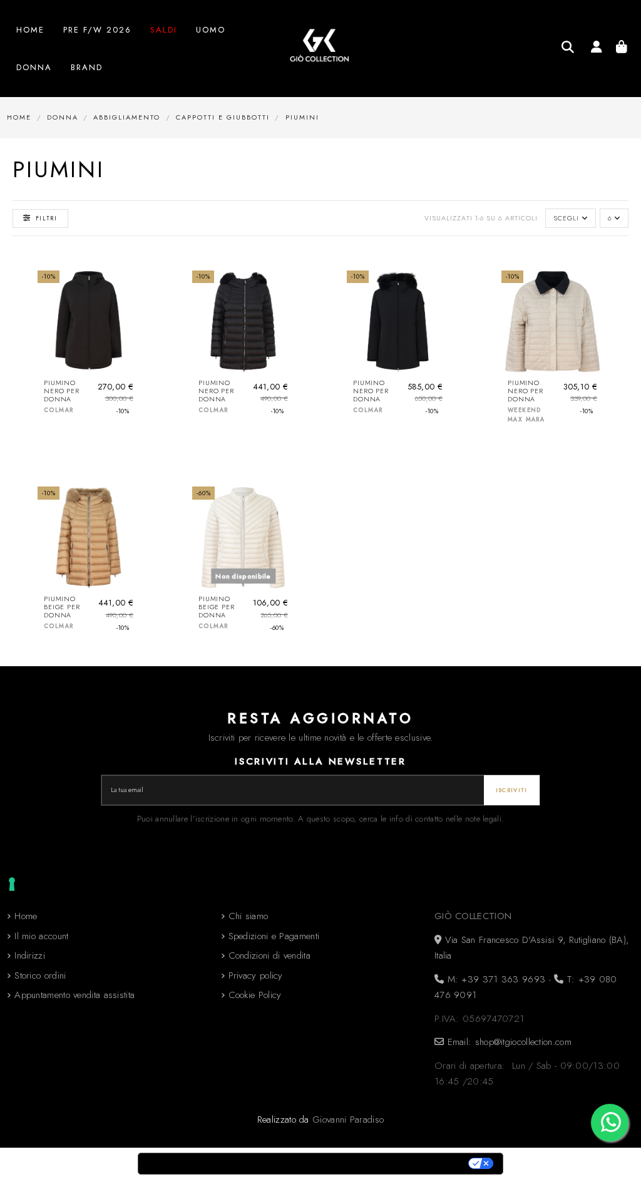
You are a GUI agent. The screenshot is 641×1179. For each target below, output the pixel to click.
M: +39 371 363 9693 (494, 979)
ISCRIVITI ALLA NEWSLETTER (320, 761)
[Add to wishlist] (129, 289)
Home (25, 916)
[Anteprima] (129, 334)
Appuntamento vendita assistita (74, 995)
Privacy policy (255, 975)
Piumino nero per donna (61, 391)
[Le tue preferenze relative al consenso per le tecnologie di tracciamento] (12, 884)
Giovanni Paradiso (348, 1119)
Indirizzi (29, 955)
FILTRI (47, 218)
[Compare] (129, 312)
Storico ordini (40, 975)
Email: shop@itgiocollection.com (508, 1042)
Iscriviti (512, 790)
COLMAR (58, 410)
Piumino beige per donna (62, 607)
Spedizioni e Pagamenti (274, 936)
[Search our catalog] (567, 47)
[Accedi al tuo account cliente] (596, 49)
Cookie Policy (255, 995)
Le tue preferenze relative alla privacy (375, 1164)
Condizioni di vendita (269, 955)
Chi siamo (248, 916)
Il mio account (41, 936)
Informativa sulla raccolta (208, 1164)
